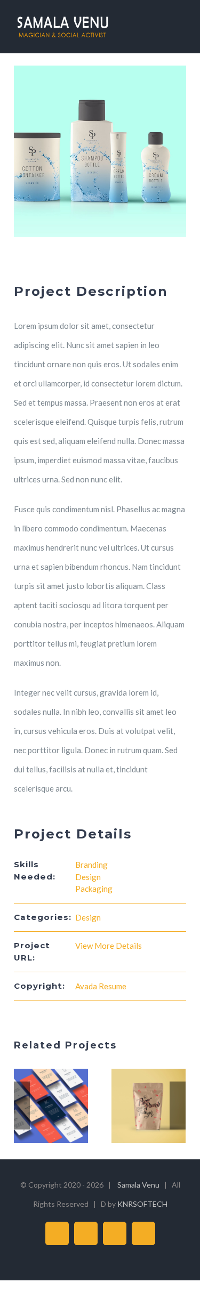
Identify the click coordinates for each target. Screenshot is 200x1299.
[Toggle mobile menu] (179, 27)
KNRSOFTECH (142, 1203)
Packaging (94, 888)
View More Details (108, 945)
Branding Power (136, 1106)
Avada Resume (100, 986)
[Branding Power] (148, 1106)
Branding (91, 864)
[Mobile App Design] (51, 1106)
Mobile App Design (38, 1106)
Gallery (64, 1106)
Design (88, 877)
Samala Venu (138, 1184)
